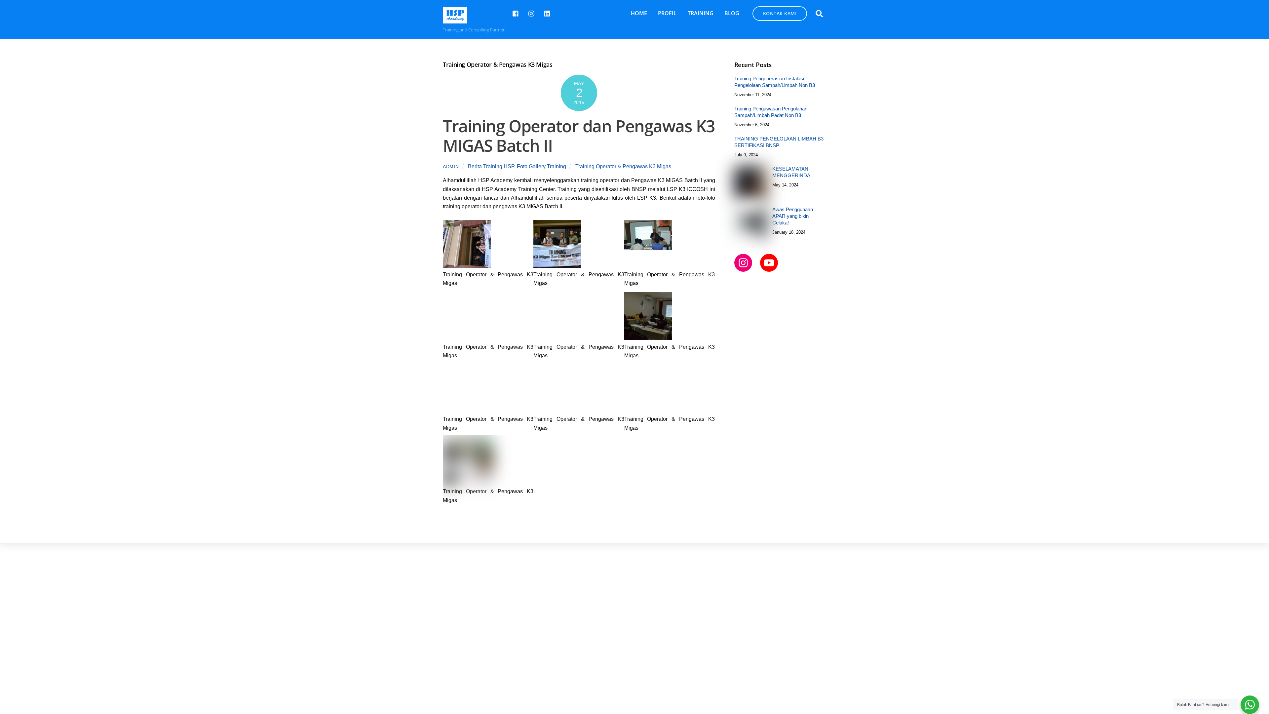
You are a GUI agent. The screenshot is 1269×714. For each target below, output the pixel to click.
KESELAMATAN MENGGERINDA (791, 172)
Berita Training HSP (491, 166)
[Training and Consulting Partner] (455, 20)
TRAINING (700, 13)
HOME (639, 13)
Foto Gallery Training (541, 166)
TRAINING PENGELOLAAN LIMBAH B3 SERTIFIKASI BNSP (779, 142)
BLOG (731, 13)
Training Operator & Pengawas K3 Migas (623, 166)
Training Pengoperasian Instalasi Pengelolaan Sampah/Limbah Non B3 (774, 82)
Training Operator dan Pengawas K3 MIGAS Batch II (579, 136)
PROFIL (667, 13)
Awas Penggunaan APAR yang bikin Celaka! (792, 216)
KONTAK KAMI (780, 13)
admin (451, 166)
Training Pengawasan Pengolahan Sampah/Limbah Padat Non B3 (770, 112)
